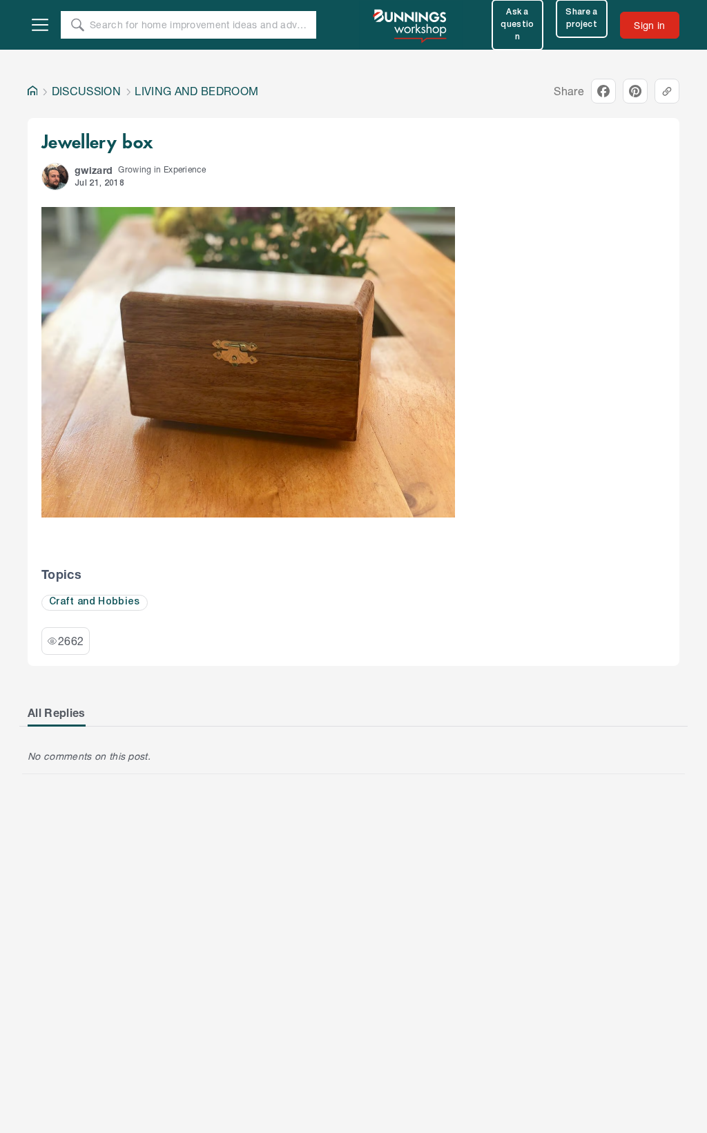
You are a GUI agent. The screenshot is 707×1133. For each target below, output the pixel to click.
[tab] (56, 713)
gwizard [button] (94, 170)
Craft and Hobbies (94, 602)
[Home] (32, 91)
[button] (55, 176)
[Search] (77, 25)
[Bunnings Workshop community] (411, 25)
